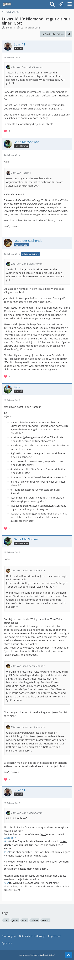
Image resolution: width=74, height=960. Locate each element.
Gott (6, 920)
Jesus (15, 920)
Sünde (34, 920)
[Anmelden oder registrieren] (60, 4)
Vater (24, 920)
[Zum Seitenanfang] (68, 955)
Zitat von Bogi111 (21, 173)
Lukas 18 (9, 837)
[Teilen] (69, 34)
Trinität (45, 920)
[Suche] (52, 4)
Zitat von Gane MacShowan (27, 67)
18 (5, 841)
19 (5, 852)
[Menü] (69, 4)
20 (5, 882)
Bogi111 (10, 27)
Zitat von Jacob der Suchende (28, 570)
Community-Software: (37, 954)
